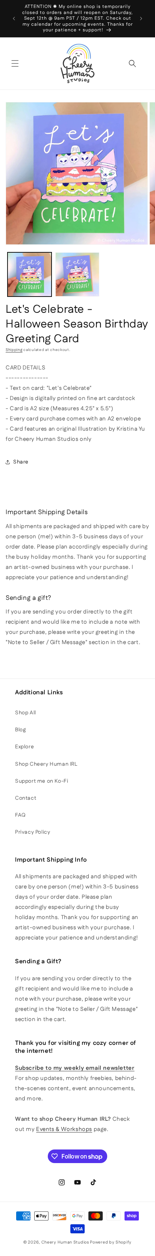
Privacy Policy (32, 832)
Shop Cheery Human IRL (46, 764)
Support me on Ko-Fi (41, 781)
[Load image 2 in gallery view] (77, 274)
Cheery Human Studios (65, 1242)
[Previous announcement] (14, 18)
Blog (20, 730)
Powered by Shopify (111, 1242)
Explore (24, 747)
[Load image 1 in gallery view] (30, 274)
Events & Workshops (64, 1129)
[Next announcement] (141, 18)
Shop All (25, 713)
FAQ (20, 815)
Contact (25, 798)
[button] (15, 63)
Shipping (14, 349)
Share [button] (21, 462)
